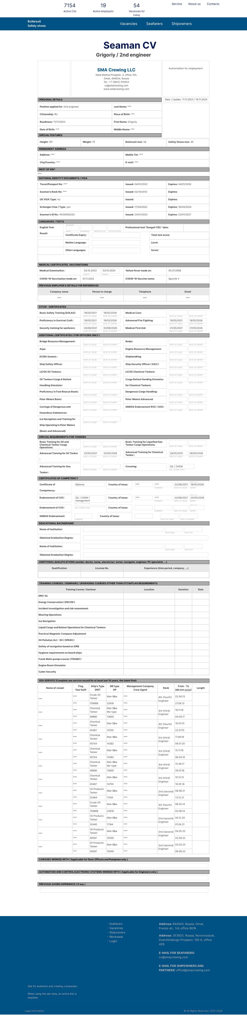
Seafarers (154, 24)
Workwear (116, 936)
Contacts (213, 4)
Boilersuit (34, 21)
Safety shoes (37, 25)
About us (194, 4)
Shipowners (182, 24)
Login (113, 941)
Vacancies (128, 24)
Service (177, 4)
